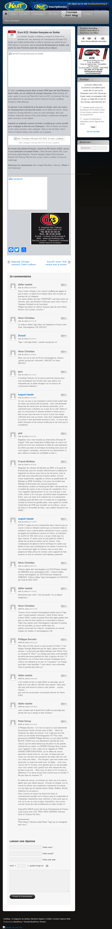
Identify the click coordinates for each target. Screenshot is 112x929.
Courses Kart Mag (71, 14)
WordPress (17, 922)
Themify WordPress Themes (35, 922)
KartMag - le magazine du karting (17, 919)
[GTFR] (93, 74)
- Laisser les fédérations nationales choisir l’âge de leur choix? (92, 121)
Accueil (6, 14)
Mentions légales (38, 919)
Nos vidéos (54, 14)
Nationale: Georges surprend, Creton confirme (23, 263)
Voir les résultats (93, 132)
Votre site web (49, 860)
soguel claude (26, 394)
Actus (13, 14)
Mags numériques (12, 20)
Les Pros (24, 14)
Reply (64, 285)
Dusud (22, 335)
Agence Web (65, 919)
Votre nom (47, 847)
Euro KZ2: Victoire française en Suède (39, 32)
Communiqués (39, 14)
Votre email (48, 853)
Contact (56, 919)
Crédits (49, 919)
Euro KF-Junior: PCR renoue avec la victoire (56, 263)
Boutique (87, 14)
